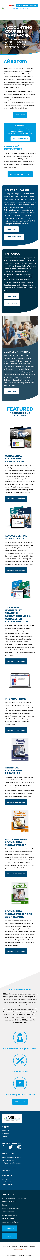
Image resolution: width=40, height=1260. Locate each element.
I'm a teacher (12, 303)
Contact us (10, 1228)
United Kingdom (7, 1184)
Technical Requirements (25, 1256)
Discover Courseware (16, 498)
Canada (4, 1205)
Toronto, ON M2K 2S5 (9, 1201)
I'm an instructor (14, 237)
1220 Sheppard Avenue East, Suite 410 (14, 1198)
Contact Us (20, 1101)
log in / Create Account (27, 6)
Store (9, 1236)
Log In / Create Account (20, 174)
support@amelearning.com (10, 1222)
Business (7, 1175)
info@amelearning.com (9, 1215)
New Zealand (6, 1182)
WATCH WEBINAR (20, 138)
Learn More (20, 115)
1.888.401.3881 (14, 1208)
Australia (5, 1179)
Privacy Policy (11, 1256)
